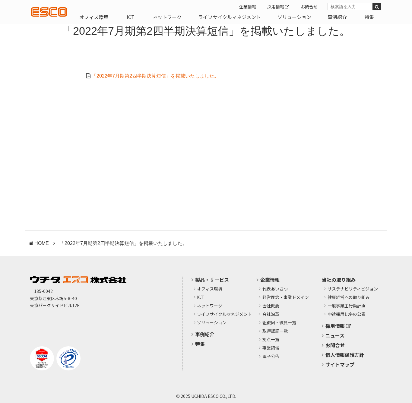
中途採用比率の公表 (347, 314)
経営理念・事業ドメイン (285, 297)
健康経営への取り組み (349, 297)
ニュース (334, 335)
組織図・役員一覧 (279, 322)
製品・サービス (212, 280)
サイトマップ (339, 364)
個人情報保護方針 (344, 355)
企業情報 (247, 7)
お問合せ (309, 7)
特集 (369, 17)
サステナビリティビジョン (353, 289)
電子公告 (270, 356)
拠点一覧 (270, 339)
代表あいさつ (275, 289)
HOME (41, 243)
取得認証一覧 (275, 331)
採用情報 (276, 7)
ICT (131, 17)
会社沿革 (270, 314)
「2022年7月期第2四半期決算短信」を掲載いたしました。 (155, 75)
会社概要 (270, 306)
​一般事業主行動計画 (347, 306)
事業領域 (270, 348)
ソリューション (294, 17)
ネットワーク (167, 17)
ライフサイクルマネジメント (229, 17)
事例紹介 (337, 17)
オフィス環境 (93, 17)
